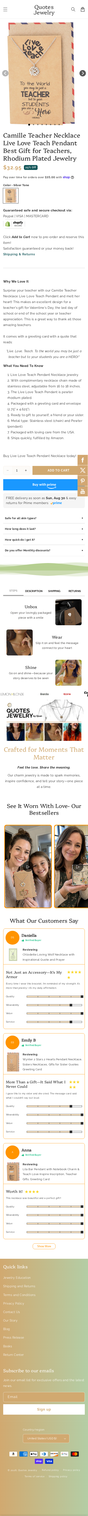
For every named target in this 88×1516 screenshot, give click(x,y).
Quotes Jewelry (27, 1470)
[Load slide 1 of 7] (55, 124)
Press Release (13, 1337)
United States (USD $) (42, 1438)
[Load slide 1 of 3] (38, 124)
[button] (5, 9)
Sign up (44, 1409)
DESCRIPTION (34, 591)
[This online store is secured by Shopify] (14, 225)
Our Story (10, 1320)
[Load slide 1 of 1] (29, 124)
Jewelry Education (17, 1277)
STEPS (13, 590)
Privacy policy (71, 1470)
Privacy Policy (13, 1303)
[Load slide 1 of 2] (33, 124)
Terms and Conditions (19, 1295)
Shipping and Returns (19, 1286)
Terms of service (35, 1476)
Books (7, 1346)
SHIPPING (54, 591)
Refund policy (50, 1470)
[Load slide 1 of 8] (59, 124)
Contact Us (11, 1312)
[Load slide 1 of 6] (50, 124)
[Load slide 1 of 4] (42, 124)
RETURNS (75, 591)
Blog (6, 1329)
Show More (44, 1246)
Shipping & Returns (19, 254)
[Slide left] (5, 73)
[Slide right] (82, 73)
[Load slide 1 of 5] (46, 124)
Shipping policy (58, 1476)
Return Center (13, 1354)
